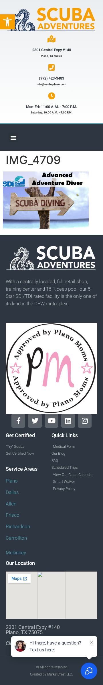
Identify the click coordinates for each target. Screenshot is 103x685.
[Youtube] (51, 421)
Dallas (12, 492)
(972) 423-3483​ (51, 78)
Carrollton (16, 538)
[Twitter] (35, 421)
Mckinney (16, 552)
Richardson (18, 526)
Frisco (12, 515)
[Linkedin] (68, 421)
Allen (11, 504)
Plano (12, 481)
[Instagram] (85, 421)
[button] (7, 21)
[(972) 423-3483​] (51, 67)
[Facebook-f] (18, 421)
